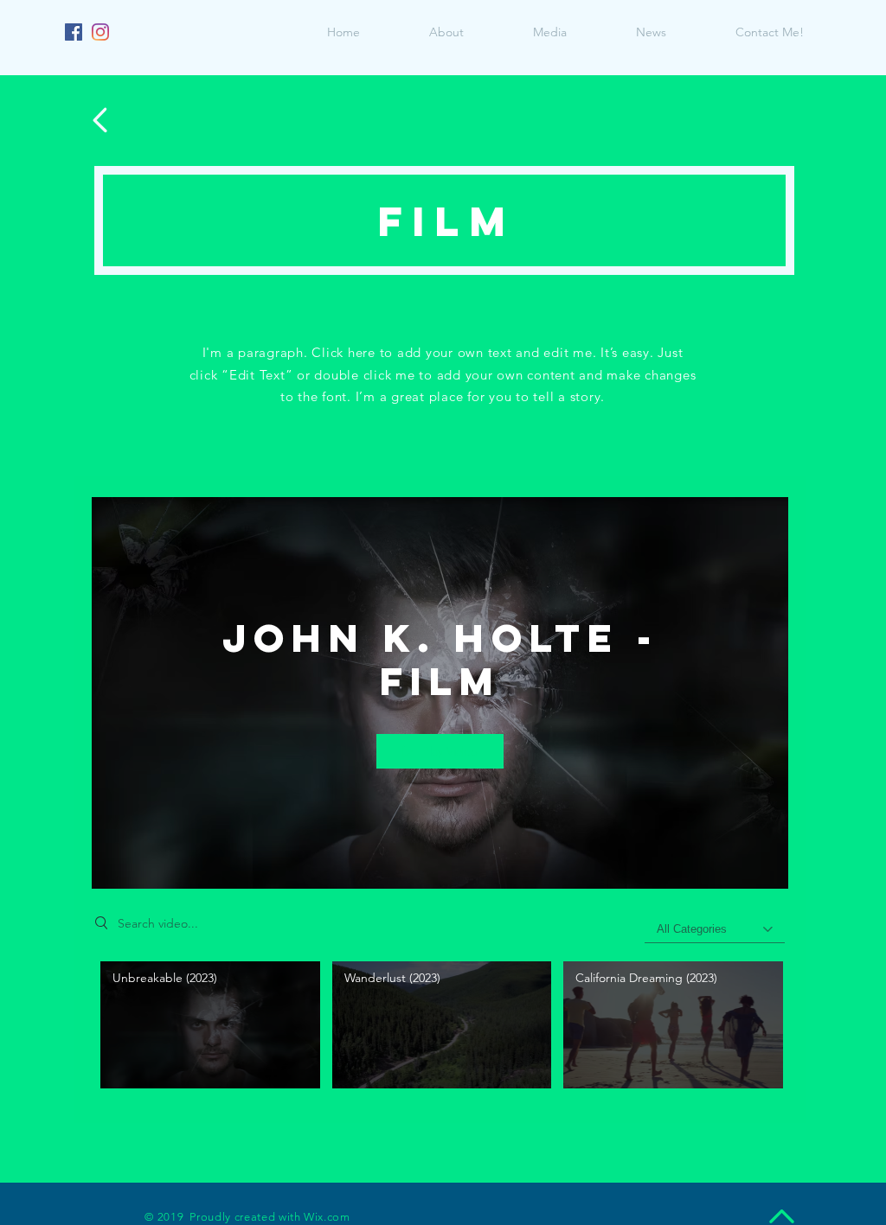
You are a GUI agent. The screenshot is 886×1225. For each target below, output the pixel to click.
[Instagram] (100, 32)
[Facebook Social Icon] (73, 32)
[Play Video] (210, 1025)
